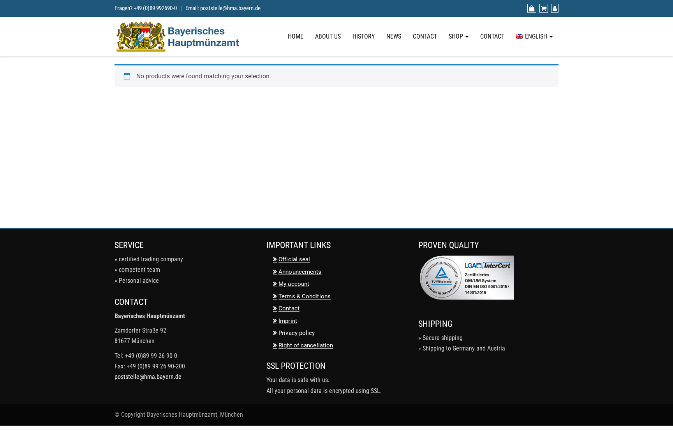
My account (293, 283)
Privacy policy (296, 332)
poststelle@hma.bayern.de (230, 8)
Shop (457, 36)
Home (295, 36)
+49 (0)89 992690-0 (155, 8)
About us (328, 36)
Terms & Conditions (304, 296)
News (393, 36)
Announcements (299, 271)
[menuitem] (534, 36)
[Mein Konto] (553, 8)
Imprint (287, 320)
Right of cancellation (305, 345)
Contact (425, 36)
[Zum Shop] (530, 8)
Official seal (294, 259)
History (363, 36)
